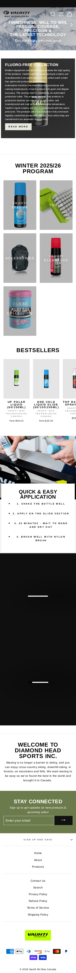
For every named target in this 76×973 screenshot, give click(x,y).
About (38, 860)
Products (38, 866)
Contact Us (38, 880)
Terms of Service (38, 907)
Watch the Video (53, 686)
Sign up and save (38, 840)
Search (38, 887)
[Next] (72, 25)
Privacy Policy (38, 894)
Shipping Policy (38, 914)
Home (38, 853)
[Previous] (4, 25)
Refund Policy (38, 900)
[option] (38, 28)
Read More (18, 126)
